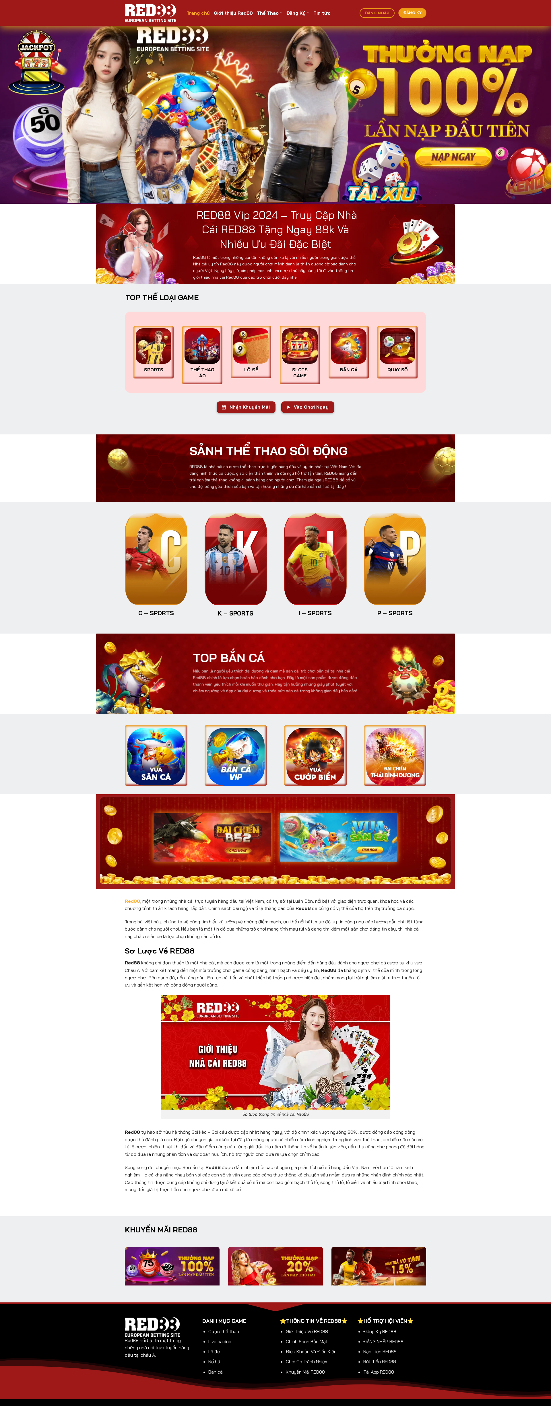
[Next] (532, 115)
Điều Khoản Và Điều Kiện (311, 1351)
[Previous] (18, 115)
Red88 (132, 901)
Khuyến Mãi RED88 (305, 1372)
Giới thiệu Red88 (233, 13)
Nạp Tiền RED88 (380, 1351)
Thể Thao (268, 13)
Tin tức (322, 13)
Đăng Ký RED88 (379, 1331)
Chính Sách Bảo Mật (307, 1341)
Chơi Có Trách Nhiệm (307, 1361)
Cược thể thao (223, 1331)
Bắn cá (215, 1372)
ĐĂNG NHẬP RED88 (383, 1341)
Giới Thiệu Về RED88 (307, 1331)
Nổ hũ (214, 1361)
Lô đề (214, 1351)
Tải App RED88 (378, 1372)
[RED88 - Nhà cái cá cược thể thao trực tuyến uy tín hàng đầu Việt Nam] (151, 13)
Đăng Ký (296, 13)
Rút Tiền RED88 (379, 1361)
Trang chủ (198, 13)
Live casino (219, 1341)
